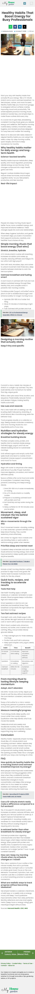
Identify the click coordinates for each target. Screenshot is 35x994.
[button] (24, 3)
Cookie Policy (17, 963)
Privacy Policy (6, 963)
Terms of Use (27, 963)
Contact (4, 965)
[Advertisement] (17, 76)
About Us (11, 965)
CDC (22, 908)
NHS (26, 908)
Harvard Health (14, 908)
